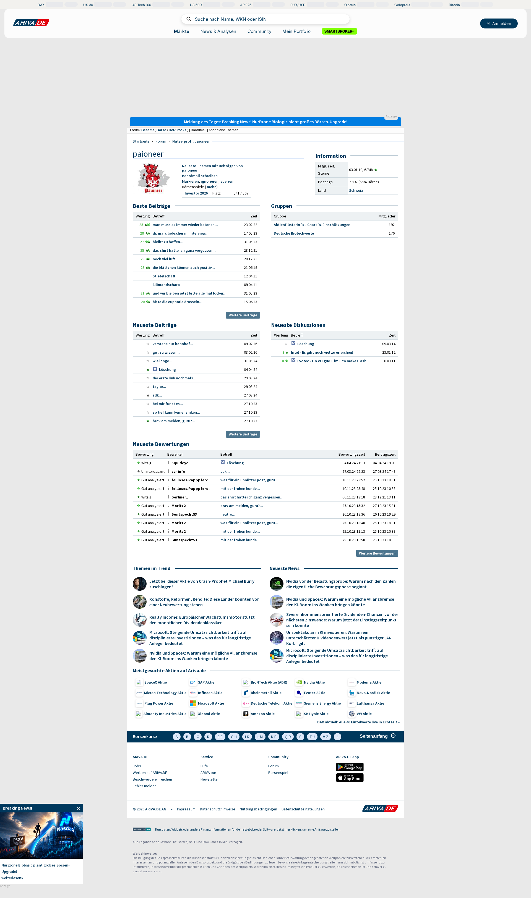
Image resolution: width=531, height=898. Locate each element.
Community (260, 31)
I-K (247, 736)
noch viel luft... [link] (165, 258)
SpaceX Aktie (155, 682)
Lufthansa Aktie (370, 703)
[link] (179, 462)
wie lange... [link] (162, 360)
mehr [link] (212, 186)
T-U (312, 736)
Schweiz (356, 190)
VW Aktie (364, 713)
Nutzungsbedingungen (258, 809)
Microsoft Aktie (211, 703)
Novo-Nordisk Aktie (373, 692)
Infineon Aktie (210, 692)
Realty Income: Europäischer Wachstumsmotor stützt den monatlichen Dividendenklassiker (202, 619)
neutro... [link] (227, 514)
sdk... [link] (157, 395)
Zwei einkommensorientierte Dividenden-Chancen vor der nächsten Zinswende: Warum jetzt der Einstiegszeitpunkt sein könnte (342, 619)
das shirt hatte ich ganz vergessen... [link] (184, 250)
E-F (220, 736)
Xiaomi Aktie (209, 713)
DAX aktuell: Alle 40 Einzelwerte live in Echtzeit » (358, 722)
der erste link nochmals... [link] (174, 378)
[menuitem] (164, 766)
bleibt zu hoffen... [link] (168, 241)
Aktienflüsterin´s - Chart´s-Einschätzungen (312, 224)
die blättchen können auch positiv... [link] (184, 267)
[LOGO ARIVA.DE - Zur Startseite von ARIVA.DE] (31, 22)
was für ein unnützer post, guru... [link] (249, 479)
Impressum (186, 809)
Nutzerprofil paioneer (191, 141)
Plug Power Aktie (158, 703)
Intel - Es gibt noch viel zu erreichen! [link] (322, 352)
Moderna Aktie (369, 682)
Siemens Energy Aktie (322, 703)
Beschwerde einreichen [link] (152, 779)
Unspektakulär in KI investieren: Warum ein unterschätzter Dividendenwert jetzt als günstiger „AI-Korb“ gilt (339, 637)
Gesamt (147, 130)
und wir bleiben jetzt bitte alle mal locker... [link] (190, 293)
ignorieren (209, 181)
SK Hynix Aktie (316, 713)
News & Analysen (218, 31)
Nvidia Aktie (314, 682)
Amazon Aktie (263, 713)
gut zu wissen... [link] (166, 352)
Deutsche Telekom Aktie (271, 703)
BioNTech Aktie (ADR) (269, 682)
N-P (274, 736)
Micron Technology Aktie (165, 692)
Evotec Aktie (314, 692)
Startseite (141, 141)
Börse (161, 130)
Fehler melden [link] (145, 785)
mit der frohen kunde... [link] (240, 488)
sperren (226, 181)
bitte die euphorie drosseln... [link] (177, 301)
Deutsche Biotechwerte (294, 233)
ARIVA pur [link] (208, 772)
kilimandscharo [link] (166, 284)
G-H (234, 736)
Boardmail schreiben (200, 175)
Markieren (190, 181)
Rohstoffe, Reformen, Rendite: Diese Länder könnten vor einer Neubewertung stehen (204, 601)
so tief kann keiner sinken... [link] (176, 412)
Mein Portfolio (296, 31)
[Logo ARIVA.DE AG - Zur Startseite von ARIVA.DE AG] (142, 830)
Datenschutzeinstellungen (303, 809)
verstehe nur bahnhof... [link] (173, 343)
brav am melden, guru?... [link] (174, 420)
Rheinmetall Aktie (266, 692)
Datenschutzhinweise (217, 809)
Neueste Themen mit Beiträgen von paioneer (212, 168)
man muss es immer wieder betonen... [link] (185, 224)
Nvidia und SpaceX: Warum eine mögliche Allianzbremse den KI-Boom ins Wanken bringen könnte (203, 655)
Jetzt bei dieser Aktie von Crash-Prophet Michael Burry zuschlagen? (201, 583)
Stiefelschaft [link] (164, 276)
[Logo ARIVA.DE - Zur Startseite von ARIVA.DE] (380, 809)
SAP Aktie (206, 682)
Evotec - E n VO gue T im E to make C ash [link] (331, 360)
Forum (161, 141)
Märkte (181, 31)
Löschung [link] (167, 369)
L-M (260, 736)
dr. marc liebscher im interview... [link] (181, 233)
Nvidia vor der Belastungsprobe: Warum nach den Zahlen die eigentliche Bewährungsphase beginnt (341, 583)
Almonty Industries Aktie (165, 713)
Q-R (288, 736)
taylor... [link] (159, 386)
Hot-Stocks (177, 130)
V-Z (325, 736)
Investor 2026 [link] (196, 193)
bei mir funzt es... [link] (168, 403)
